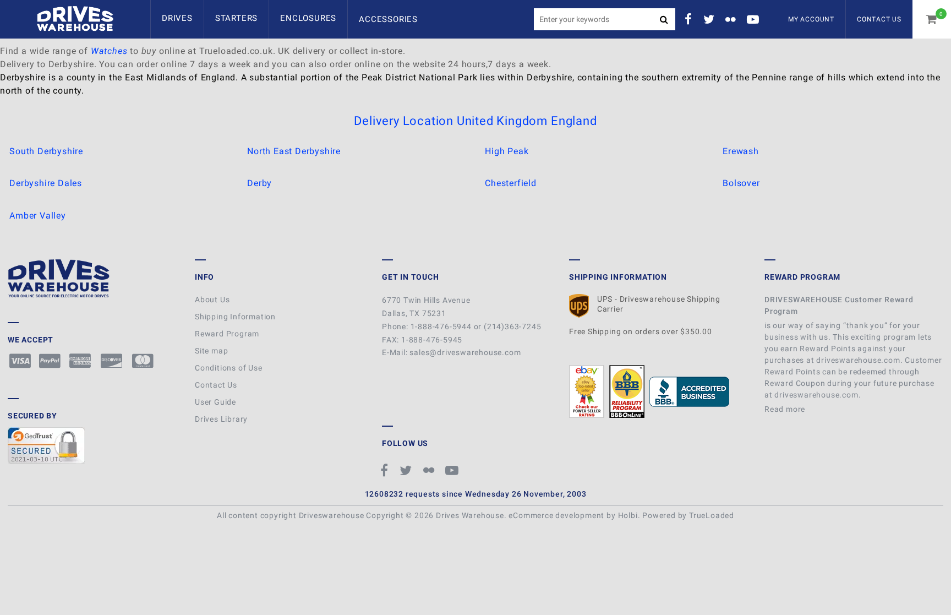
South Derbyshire (46, 151)
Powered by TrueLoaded (688, 515)
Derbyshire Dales (45, 183)
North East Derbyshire (294, 151)
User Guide (215, 402)
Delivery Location (403, 121)
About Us (212, 299)
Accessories (388, 19)
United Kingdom (502, 121)
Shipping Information (235, 316)
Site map (211, 350)
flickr (732, 19)
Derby (259, 183)
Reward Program (227, 333)
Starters (236, 18)
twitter (710, 19)
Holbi (628, 515)
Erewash (741, 151)
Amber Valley (37, 215)
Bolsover (741, 183)
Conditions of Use (229, 367)
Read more (785, 409)
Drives (177, 18)
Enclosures (308, 18)
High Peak (506, 151)
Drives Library (221, 419)
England (574, 121)
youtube (754, 19)
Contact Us (879, 19)
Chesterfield (511, 183)
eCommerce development (556, 515)
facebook (690, 19)
